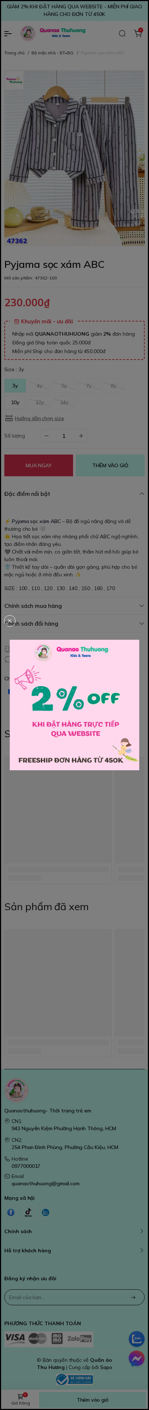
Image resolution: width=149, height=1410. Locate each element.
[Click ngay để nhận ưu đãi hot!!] (74, 705)
